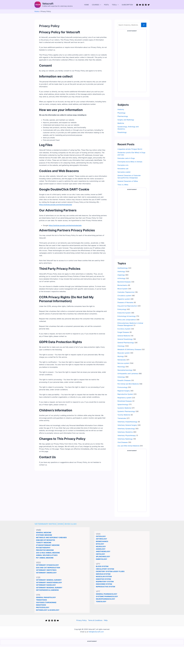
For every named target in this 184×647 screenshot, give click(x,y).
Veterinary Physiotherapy (126, 435)
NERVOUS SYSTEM (103, 574)
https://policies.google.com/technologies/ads (55, 205)
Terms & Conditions (95, 620)
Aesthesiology (122, 268)
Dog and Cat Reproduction (127, 306)
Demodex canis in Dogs (126, 158)
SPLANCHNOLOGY (103, 556)
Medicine (120, 123)
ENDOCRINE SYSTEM (104, 584)
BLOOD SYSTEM (102, 566)
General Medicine (123, 336)
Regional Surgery (123, 391)
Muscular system (123, 353)
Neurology (121, 367)
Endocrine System (124, 313)
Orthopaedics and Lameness (127, 373)
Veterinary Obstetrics (125, 432)
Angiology (121, 275)
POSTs (106, 5)
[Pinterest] (143, 5)
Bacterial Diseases (124, 282)
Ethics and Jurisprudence (126, 320)
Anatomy (120, 109)
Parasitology (122, 132)
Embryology (121, 309)
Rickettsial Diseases (124, 401)
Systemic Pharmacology (126, 411)
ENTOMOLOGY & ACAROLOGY (47, 610)
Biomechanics (122, 285)
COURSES (95, 5)
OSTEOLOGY (101, 536)
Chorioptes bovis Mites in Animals (129, 162)
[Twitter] (149, 5)
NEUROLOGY (101, 546)
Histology (120, 346)
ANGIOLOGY (100, 549)
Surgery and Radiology (125, 120)
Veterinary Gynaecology (126, 429)
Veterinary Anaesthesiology (127, 422)
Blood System (122, 289)
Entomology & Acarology (126, 316)
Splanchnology (122, 404)
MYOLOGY (100, 544)
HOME (86, 5)
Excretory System (123, 329)
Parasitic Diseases (124, 380)
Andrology (121, 271)
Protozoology (122, 387)
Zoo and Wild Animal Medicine (128, 446)
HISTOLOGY (100, 554)
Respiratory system (124, 398)
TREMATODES (41, 600)
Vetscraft (47, 3)
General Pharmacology (125, 343)
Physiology (121, 113)
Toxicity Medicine (123, 415)
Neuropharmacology (124, 370)
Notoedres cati (122, 169)
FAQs (106, 620)
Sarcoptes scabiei (123, 172)
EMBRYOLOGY (101, 559)
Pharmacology (122, 116)
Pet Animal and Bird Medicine (128, 384)
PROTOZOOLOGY (42, 607)
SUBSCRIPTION (127, 5)
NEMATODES (41, 605)
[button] (100, 5)
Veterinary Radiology (125, 439)
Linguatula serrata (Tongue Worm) (129, 149)
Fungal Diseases (123, 332)
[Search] (143, 25)
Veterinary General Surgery (127, 425)
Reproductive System (125, 394)
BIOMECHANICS (102, 541)
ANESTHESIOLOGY (103, 551)
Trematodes (121, 418)
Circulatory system (124, 296)
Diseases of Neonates (125, 302)
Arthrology (121, 278)
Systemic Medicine (124, 408)
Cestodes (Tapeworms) (125, 292)
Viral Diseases (122, 442)
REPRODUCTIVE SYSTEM (105, 587)
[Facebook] (146, 5)
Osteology (121, 377)
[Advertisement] (132, 62)
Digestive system (123, 299)
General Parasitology (125, 339)
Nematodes (121, 360)
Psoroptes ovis (122, 165)
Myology (120, 356)
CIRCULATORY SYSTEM (105, 569)
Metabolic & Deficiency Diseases (129, 349)
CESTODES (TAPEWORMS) (46, 602)
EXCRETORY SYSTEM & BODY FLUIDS (110, 571)
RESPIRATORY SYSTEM (105, 582)
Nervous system (123, 363)
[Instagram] (137, 5)
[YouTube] (140, 5)
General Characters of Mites (127, 181)
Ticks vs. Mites (122, 185)
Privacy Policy (81, 620)
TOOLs (114, 5)
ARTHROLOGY (101, 539)
